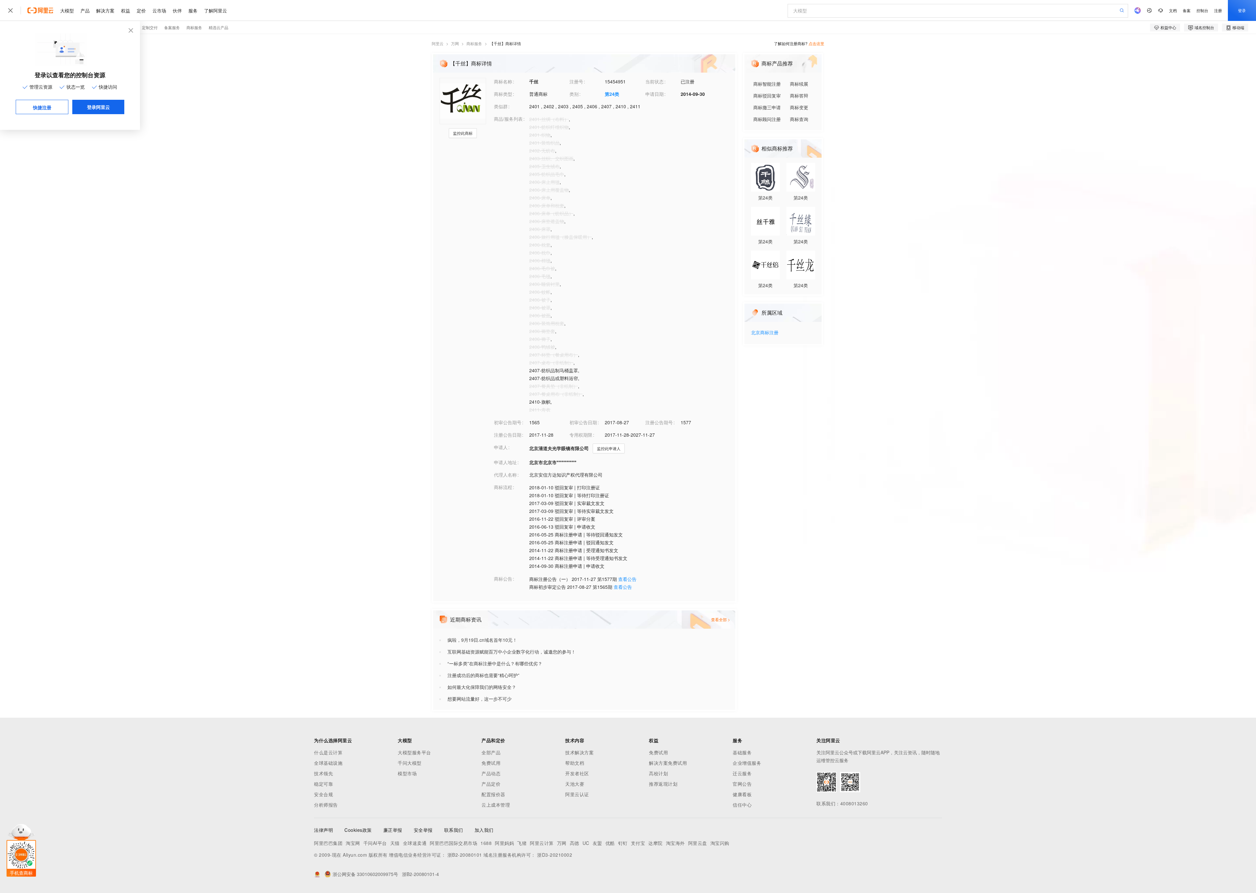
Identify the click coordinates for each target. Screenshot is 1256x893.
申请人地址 (505, 462)
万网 (455, 43)
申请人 (501, 447)
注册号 (576, 81)
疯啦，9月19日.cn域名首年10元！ (482, 640)
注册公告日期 (507, 434)
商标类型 (503, 94)
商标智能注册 (767, 83)
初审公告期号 (507, 422)
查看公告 (627, 579)
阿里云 (438, 43)
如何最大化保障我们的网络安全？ (481, 687)
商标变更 (799, 107)
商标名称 (503, 81)
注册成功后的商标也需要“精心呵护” (483, 675)
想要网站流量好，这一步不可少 (479, 698)
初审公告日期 (583, 422)
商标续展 (799, 83)
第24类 (612, 94)
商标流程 (503, 487)
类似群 (501, 106)
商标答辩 (799, 95)
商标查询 (799, 119)
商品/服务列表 (508, 118)
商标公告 (503, 578)
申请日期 (654, 94)
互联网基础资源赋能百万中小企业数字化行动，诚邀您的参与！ (511, 651)
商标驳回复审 (767, 95)
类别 (574, 94)
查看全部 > (720, 619)
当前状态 (654, 81)
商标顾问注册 (767, 119)
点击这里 (816, 43)
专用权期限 (580, 434)
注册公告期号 (659, 422)
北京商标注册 (764, 332)
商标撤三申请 (767, 107)
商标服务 (474, 43)
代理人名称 (505, 474)
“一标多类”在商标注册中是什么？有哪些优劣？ (494, 663)
